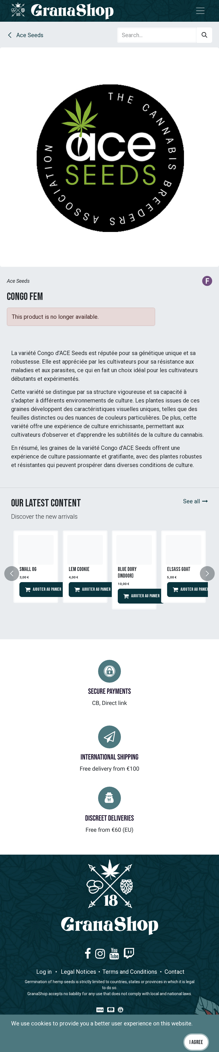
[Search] (204, 35)
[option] (35, 573)
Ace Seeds (29, 35)
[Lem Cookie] (85, 550)
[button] (15, 573)
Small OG (27, 569)
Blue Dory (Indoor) (127, 572)
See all (191, 501)
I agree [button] (196, 1042)
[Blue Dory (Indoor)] (134, 550)
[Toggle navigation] (200, 11)
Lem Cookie (79, 569)
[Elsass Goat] (183, 550)
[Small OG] (36, 550)
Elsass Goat (178, 569)
